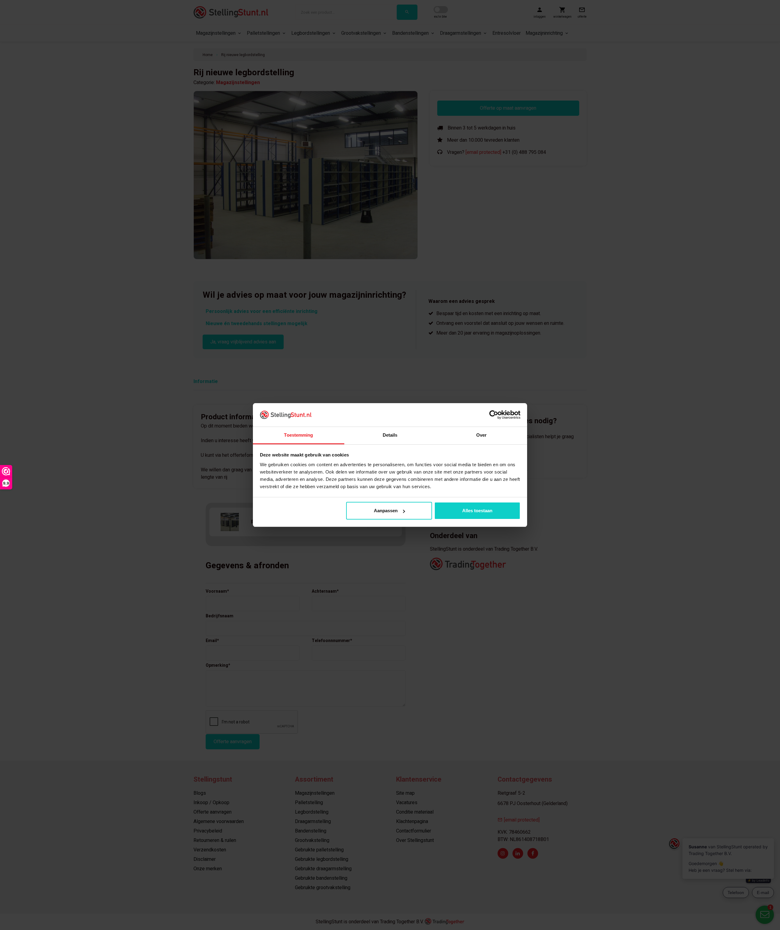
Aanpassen (386, 510)
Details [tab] (390, 435)
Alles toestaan (477, 510)
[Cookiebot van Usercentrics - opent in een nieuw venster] (493, 414)
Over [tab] (481, 435)
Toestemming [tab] (298, 435)
